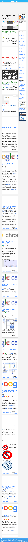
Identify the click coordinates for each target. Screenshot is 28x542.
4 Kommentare (15, 271)
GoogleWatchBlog (14, 1)
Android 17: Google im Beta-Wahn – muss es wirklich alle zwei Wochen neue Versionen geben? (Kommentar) (22, 69)
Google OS (12, 530)
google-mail (22, 85)
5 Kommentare (15, 336)
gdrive (7, 271)
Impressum (20, 108)
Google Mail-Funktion (8, 184)
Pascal (9, 243)
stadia (24, 97)
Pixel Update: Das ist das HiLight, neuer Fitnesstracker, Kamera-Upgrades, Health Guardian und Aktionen (22, 76)
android (21, 82)
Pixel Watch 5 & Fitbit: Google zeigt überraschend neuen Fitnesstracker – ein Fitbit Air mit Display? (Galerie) (22, 44)
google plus (11, 68)
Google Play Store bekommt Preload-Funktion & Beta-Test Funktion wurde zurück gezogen (9, 33)
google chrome (10, 271)
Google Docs (4, 211)
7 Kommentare (15, 413)
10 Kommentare (15, 377)
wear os (22, 99)
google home (24, 90)
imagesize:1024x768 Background (13, 526)
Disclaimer (24, 109)
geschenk (23, 84)
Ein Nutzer (11, 353)
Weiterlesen (14, 43)
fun (23, 83)
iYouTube (11, 491)
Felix (7, 498)
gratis (25, 92)
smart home (20, 97)
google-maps (21, 86)
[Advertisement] (14, 8)
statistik (20, 98)
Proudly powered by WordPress (23, 541)
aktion (20, 81)
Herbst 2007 (10, 355)
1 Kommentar (15, 228)
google (20, 85)
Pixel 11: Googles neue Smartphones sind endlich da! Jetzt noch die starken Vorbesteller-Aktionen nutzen (22, 54)
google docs (7, 150)
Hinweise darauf (12, 210)
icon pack (20, 93)
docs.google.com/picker (11, 178)
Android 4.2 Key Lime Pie (7, 87)
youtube (7, 501)
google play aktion (22, 92)
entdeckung (4, 68)
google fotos (21, 90)
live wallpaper (20, 95)
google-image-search (8, 412)
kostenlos (20, 94)
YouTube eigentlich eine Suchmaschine (10, 496)
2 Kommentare (15, 150)
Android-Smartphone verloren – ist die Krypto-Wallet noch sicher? (22, 73)
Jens (9, 84)
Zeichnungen (10, 408)
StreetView (22, 98)
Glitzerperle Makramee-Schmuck (9, 541)
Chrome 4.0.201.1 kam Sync (10, 247)
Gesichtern (6, 408)
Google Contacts (10, 183)
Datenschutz (20, 109)
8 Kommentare (15, 68)
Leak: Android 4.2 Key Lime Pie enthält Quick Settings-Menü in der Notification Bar (9, 82)
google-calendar (8, 296)
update (12, 412)
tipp (23, 98)
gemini (20, 84)
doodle (22, 83)
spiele (23, 97)
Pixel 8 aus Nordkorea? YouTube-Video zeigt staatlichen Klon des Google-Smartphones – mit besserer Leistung (22, 40)
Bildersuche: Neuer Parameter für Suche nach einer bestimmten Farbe (9, 391)
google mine (7, 68)
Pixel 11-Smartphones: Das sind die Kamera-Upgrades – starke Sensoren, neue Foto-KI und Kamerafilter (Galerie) (22, 59)
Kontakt (23, 108)
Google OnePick (12, 189)
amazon (22, 81)
